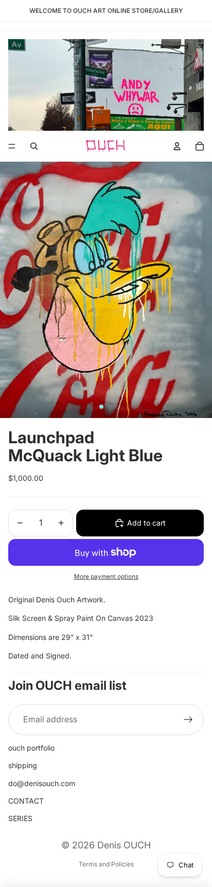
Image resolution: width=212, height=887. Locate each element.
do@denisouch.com (41, 783)
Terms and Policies (106, 864)
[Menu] (12, 146)
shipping (22, 765)
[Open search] (34, 146)
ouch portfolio (31, 747)
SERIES (20, 818)
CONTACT (26, 800)
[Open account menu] (177, 146)
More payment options (106, 576)
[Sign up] (188, 720)
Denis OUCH (124, 845)
